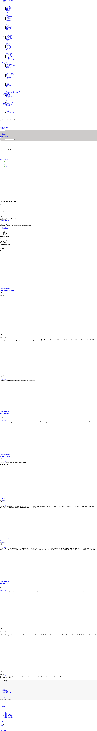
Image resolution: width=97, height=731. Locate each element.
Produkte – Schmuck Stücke (8, 717)
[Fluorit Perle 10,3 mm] (15, 623)
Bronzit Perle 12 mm (4, 583)
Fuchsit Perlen (8, 24)
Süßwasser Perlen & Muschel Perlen (12, 92)
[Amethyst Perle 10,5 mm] (15, 537)
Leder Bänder (8, 105)
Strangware (8, 57)
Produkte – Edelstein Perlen (8, 710)
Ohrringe (7, 100)
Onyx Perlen (8, 44)
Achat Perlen (8, 4)
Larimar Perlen (8, 36)
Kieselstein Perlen (9, 68)
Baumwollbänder (9, 85)
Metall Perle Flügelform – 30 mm (7, 290)
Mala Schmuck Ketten (9, 102)
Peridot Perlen (8, 46)
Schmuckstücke (6, 99)
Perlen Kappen (8, 77)
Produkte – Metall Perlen (8, 715)
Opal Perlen (8, 45)
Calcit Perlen (8, 14)
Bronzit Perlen (8, 13)
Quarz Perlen (8, 49)
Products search (2, 119)
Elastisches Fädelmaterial (10, 88)
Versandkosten (8, 207)
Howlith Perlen (8, 29)
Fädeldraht (7, 83)
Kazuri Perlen (8, 66)
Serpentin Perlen (8, 54)
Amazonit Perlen (8, 6)
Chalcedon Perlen (9, 15)
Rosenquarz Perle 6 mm (5, 332)
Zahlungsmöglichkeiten (5, 691)
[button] (3, 338)
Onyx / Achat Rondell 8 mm (6, 668)
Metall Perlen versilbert (9, 73)
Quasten (7, 111)
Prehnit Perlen (8, 47)
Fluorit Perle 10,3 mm (4, 626)
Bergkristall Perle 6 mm (5, 413)
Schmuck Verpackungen (10, 112)
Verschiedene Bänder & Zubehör (9, 104)
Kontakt (3, 689)
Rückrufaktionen (4, 697)
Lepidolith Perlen (9, 38)
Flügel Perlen (8, 78)
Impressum (4, 694)
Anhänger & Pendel (7, 94)
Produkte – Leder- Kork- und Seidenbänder (11, 713)
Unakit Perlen (8, 61)
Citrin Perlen (8, 19)
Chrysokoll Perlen (9, 16)
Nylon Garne (8, 86)
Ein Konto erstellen (3, 730)
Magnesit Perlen (8, 40)
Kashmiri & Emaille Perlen (10, 65)
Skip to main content (9, 0)
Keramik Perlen (8, 67)
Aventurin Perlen (8, 10)
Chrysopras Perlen (9, 18)
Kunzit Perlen (8, 33)
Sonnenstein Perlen (9, 56)
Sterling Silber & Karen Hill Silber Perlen (12, 70)
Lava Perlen (8, 39)
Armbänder (8, 101)
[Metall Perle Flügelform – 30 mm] (15, 287)
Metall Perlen (6, 72)
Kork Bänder (8, 106)
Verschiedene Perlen (7, 63)
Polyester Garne (8, 87)
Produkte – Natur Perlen (8, 716)
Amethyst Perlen (8, 7)
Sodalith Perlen (8, 55)
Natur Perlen (6, 89)
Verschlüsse (8, 110)
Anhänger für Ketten (9, 95)
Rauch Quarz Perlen (9, 50)
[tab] (4, 227)
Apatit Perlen (8, 9)
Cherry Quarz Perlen (9, 17)
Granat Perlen (8, 25)
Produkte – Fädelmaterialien (8, 712)
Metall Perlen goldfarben (10, 75)
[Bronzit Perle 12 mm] (15, 580)
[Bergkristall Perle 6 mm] (15, 410)
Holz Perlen (8, 90)
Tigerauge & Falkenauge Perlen (11, 59)
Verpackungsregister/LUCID (6, 692)
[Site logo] (5, 118)
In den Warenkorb (3, 219)
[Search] (0, 120)
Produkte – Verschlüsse (7, 718)
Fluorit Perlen (8, 23)
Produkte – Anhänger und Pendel (9, 711)
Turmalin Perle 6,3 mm (5, 456)
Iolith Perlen (8, 30)
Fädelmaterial (6, 82)
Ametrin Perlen (8, 8)
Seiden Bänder (8, 107)
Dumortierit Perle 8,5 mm (4, 159)
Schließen (1, 725)
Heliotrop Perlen (8, 28)
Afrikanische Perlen (9, 64)
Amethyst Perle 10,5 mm (5, 540)
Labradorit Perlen (9, 34)
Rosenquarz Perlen (9, 52)
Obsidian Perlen (8, 43)
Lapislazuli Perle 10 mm (5, 498)
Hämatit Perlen (8, 27)
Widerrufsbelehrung (5, 696)
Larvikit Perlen (8, 37)
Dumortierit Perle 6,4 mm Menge (6, 218)
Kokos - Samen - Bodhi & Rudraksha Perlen (13, 91)
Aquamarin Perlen (9, 11)
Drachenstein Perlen (9, 20)
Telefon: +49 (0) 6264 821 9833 (7, 681)
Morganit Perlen (8, 42)
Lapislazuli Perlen (9, 35)
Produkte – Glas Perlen (7, 714)
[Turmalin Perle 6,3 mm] (15, 453)
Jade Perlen (8, 31)
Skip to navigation (3, 0)
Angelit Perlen (8, 5)
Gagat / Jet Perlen (9, 26)
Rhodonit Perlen (8, 51)
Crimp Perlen (8, 76)
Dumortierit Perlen (9, 21)
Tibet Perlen (8, 58)
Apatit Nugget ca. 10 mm (4, 149)
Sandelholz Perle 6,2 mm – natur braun (8, 373)
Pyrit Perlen (8, 48)
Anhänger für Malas (9, 96)
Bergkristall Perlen (9, 12)
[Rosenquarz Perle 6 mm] (15, 329)
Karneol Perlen (8, 32)
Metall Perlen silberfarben (10, 74)
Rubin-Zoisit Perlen (9, 53)
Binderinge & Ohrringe (9, 80)
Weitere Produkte (7, 109)
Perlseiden (7, 84)
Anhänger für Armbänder (10, 97)
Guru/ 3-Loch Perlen (9, 69)
